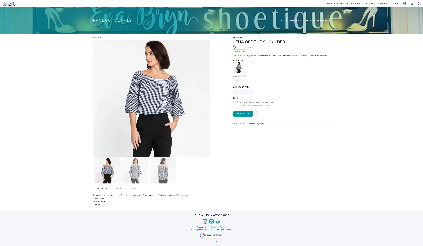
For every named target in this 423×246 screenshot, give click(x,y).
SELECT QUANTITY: (241, 87)
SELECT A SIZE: (239, 76)
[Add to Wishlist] (256, 113)
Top (212, 242)
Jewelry (381, 3)
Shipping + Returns (218, 227)
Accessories (367, 3)
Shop (282, 21)
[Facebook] (205, 221)
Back (98, 37)
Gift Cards (393, 3)
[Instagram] (211, 221)
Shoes (330, 3)
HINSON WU (295, 21)
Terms (199, 227)
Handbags (341, 3)
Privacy (206, 227)
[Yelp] (218, 221)
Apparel (354, 3)
